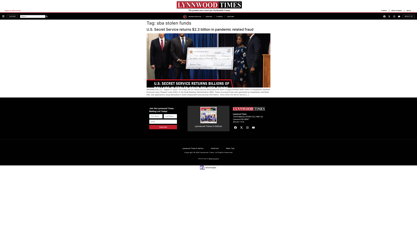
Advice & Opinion (396, 10)
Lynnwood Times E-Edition (208, 126)
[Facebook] (384, 16)
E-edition (384, 10)
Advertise (209, 16)
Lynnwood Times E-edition (193, 148)
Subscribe (230, 16)
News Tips (230, 148)
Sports (408, 10)
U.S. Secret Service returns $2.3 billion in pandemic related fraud (200, 29)
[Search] (46, 16)
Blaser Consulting (214, 158)
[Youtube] (399, 16)
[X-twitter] (389, 16)
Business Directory (195, 16)
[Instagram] (394, 16)
